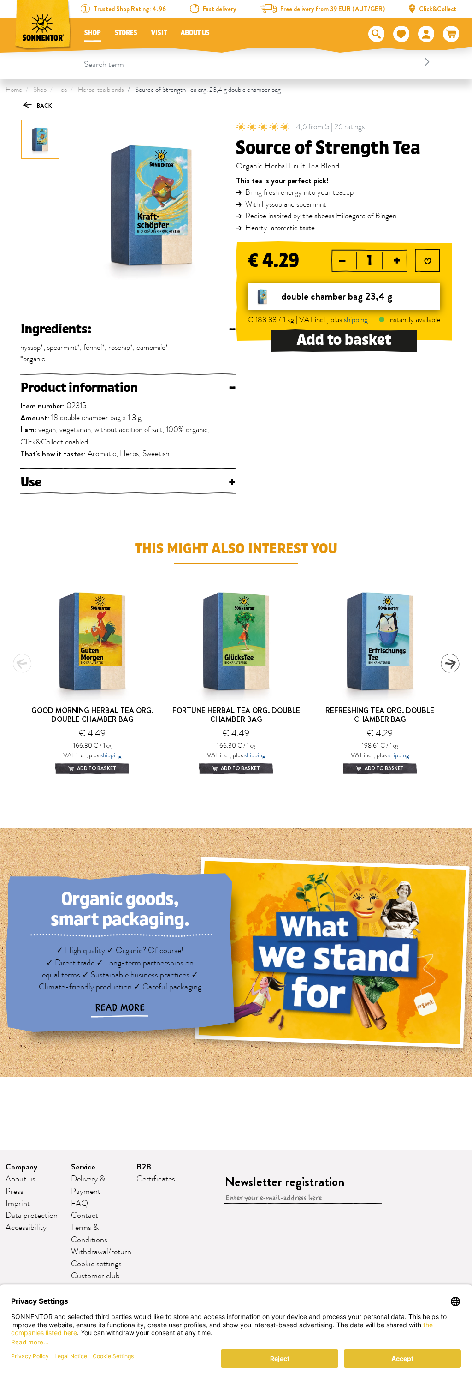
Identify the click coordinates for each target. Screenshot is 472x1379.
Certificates (155, 1179)
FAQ (79, 1203)
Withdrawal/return (101, 1252)
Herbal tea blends (101, 90)
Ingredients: (128, 329)
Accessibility (26, 1227)
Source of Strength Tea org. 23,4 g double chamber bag (208, 90)
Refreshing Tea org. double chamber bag (379, 715)
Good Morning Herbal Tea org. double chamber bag (92, 715)
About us (195, 33)
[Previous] (22, 663)
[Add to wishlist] (427, 261)
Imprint (18, 1203)
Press (15, 1191)
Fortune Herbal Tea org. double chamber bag (236, 715)
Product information (128, 388)
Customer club (95, 1276)
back (43, 105)
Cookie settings (96, 1264)
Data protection (32, 1215)
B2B (143, 1167)
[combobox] (258, 61)
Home (14, 90)
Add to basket (344, 340)
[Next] (450, 663)
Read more (120, 1007)
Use (128, 482)
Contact (84, 1215)
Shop (92, 33)
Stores (126, 33)
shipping (356, 319)
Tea (62, 90)
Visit (159, 33)
